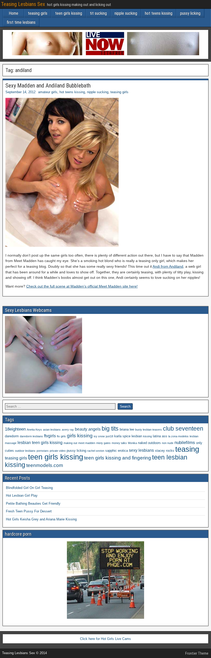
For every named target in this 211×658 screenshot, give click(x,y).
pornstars (43, 450)
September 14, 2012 (20, 92)
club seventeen (183, 428)
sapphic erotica (116, 451)
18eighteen (15, 429)
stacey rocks (164, 451)
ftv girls (61, 436)
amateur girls (47, 92)
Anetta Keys (34, 429)
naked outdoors (149, 443)
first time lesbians (21, 22)
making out (70, 443)
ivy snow (99, 436)
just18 (109, 436)
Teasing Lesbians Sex (23, 4)
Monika (132, 443)
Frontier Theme (196, 653)
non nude (167, 443)
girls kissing (80, 435)
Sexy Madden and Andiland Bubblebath (48, 85)
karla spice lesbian (128, 436)
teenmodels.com (44, 465)
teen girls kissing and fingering (117, 458)
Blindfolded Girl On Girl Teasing (29, 488)
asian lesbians (52, 429)
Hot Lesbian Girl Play (22, 495)
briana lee (127, 429)
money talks (119, 443)
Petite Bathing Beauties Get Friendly (33, 503)
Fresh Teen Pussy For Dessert (29, 511)
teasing (187, 449)
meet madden (86, 443)
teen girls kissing (68, 13)
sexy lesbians (141, 450)
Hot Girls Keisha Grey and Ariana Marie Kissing (41, 519)
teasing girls (37, 13)
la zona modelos (178, 436)
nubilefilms (184, 442)
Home (13, 13)
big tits (110, 428)
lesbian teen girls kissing (40, 442)
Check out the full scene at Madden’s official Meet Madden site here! (82, 286)
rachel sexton (95, 450)
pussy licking (190, 13)
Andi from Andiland (168, 266)
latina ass (160, 436)
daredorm (12, 436)
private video (58, 450)
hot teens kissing (158, 13)
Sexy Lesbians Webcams (28, 310)
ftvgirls (50, 436)
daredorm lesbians (31, 436)
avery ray (68, 429)
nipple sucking (126, 13)
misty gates (103, 443)
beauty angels (88, 429)
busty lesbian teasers (148, 429)
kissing (147, 436)
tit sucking (98, 13)
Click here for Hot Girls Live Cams (105, 639)
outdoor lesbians (25, 450)
